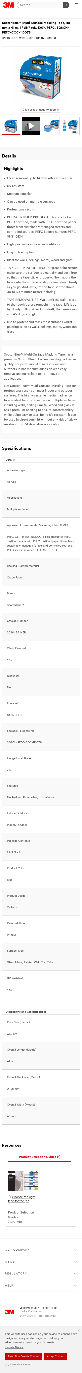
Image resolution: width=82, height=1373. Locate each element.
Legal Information (29, 1308)
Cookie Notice (14, 1347)
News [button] (10, 1261)
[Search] (66, 5)
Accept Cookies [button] (55, 1356)
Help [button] (9, 1285)
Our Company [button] (17, 1249)
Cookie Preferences (31, 1311)
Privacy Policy (50, 1308)
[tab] (39, 1157)
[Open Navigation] (76, 5)
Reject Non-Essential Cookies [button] (23, 1356)
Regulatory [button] (16, 1273)
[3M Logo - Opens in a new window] (8, 5)
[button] (18, 1365)
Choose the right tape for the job (21, 1199)
